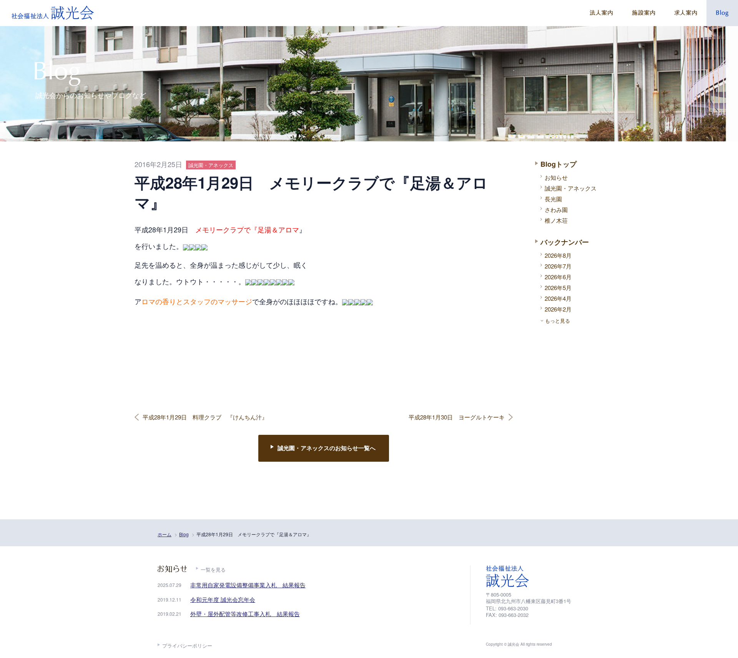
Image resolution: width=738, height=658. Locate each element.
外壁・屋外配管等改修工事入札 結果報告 (245, 614)
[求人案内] (685, 13)
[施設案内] (643, 13)
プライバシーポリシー (187, 645)
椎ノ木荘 (556, 220)
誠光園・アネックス (571, 188)
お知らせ (556, 177)
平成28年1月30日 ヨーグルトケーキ (457, 417)
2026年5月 (558, 287)
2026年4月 (558, 298)
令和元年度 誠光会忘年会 (222, 599)
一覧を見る (213, 569)
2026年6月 (558, 277)
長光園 (553, 199)
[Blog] (722, 13)
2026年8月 (558, 255)
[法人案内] (601, 13)
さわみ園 (556, 210)
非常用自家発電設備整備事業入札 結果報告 (248, 585)
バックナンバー (564, 242)
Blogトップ (558, 164)
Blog (184, 534)
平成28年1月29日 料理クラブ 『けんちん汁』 (205, 417)
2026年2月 (558, 309)
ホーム (164, 534)
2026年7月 (558, 266)
